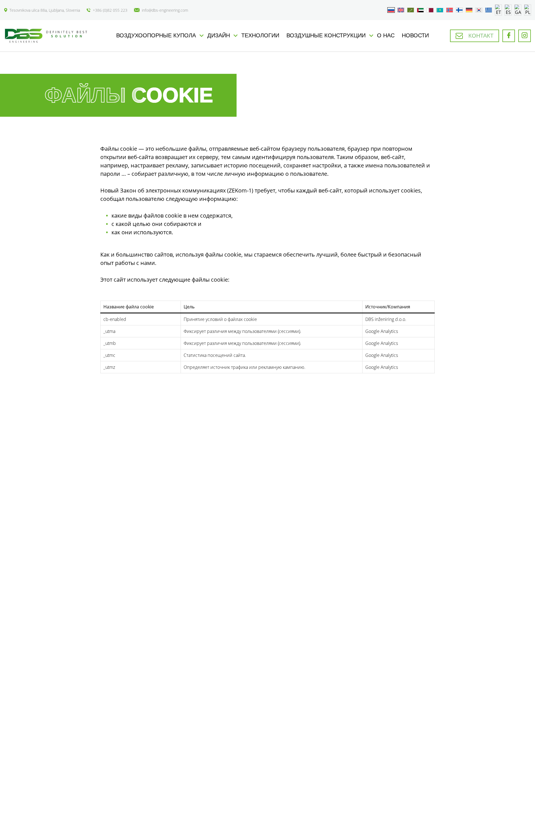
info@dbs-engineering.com (165, 10)
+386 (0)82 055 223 (110, 10)
